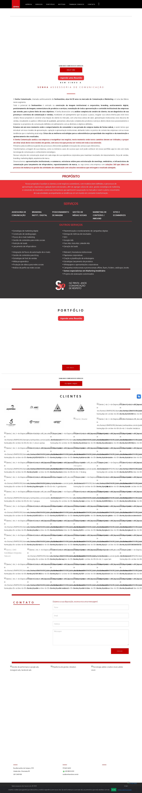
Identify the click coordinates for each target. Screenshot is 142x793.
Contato (91, 4)
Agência (29, 4)
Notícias (61, 4)
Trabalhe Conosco (76, 4)
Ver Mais (70, 367)
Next (135, 37)
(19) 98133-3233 (69, 771)
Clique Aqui (71, 383)
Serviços (39, 4)
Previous (135, 31)
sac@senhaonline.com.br (70, 774)
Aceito (114, 790)
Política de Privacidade (125, 790)
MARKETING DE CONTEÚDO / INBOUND (99, 215)
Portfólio (50, 4)
